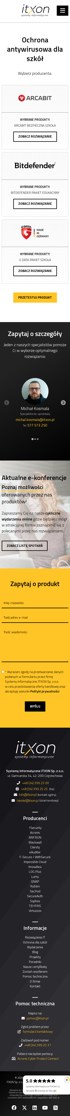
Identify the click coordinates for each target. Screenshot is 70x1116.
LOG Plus (35, 871)
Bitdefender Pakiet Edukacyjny (35, 192)
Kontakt (35, 986)
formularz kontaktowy (38, 1031)
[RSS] (55, 1107)
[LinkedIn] (35, 1107)
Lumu (35, 876)
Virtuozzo (35, 910)
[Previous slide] (6, 402)
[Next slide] (63, 402)
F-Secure (25, 856)
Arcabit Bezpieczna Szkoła (35, 125)
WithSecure (43, 856)
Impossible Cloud (35, 861)
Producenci (35, 818)
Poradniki (35, 961)
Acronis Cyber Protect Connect (38, 1058)
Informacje (35, 928)
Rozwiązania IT (35, 937)
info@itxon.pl (28, 794)
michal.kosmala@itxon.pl (35, 419)
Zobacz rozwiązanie (35, 136)
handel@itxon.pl (28, 800)
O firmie (35, 981)
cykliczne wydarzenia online (31, 516)
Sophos (35, 901)
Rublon (35, 886)
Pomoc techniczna (35, 976)
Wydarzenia (35, 947)
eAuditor (35, 852)
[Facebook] (14, 1107)
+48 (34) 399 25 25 (34, 788)
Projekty (35, 956)
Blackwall (35, 842)
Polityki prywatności (44, 691)
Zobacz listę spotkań (25, 545)
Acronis (35, 832)
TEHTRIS (35, 905)
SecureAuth (35, 896)
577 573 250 (37, 425)
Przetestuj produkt (35, 297)
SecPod (35, 891)
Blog (35, 951)
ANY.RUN (35, 837)
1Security (35, 827)
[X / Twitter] (25, 1107)
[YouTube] (45, 1107)
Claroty (35, 847)
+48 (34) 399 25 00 (35, 782)
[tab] (32, 439)
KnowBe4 (35, 866)
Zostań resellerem (35, 971)
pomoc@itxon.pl (38, 1018)
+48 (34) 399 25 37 (37, 1045)
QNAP (35, 881)
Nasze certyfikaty (35, 966)
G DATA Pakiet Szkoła (35, 259)
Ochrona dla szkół (35, 942)
